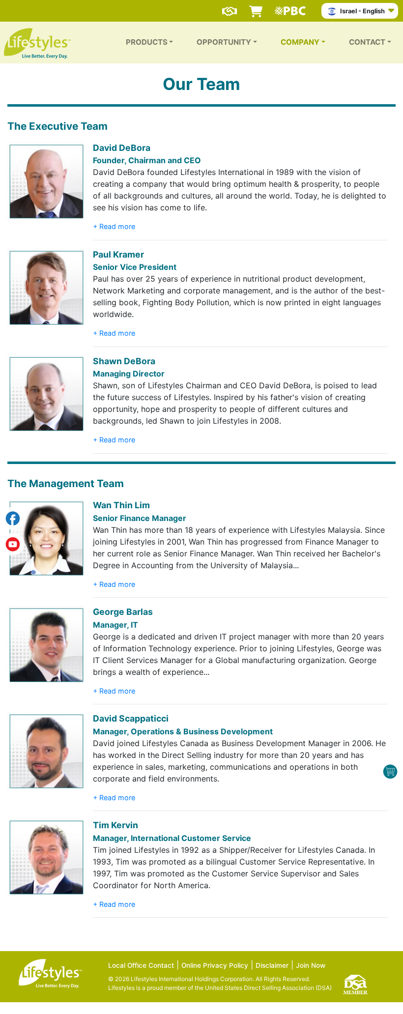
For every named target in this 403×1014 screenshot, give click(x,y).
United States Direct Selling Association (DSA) (268, 987)
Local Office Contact (141, 965)
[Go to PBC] (293, 7)
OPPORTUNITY (224, 42)
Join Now (310, 965)
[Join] (229, 7)
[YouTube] (12, 542)
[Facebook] (12, 518)
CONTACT (367, 42)
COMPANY (300, 42)
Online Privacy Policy (214, 965)
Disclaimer (272, 965)
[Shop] (255, 7)
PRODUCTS (147, 42)
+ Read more (114, 226)
